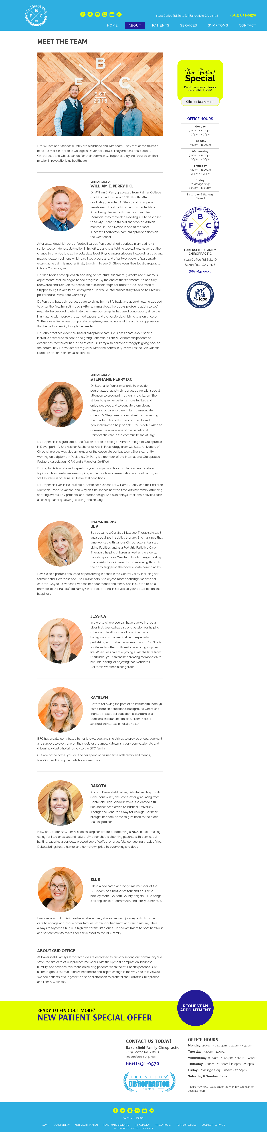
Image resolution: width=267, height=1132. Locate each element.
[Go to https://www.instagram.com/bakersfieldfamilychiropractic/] (104, 15)
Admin (45, 1125)
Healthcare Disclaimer (116, 1125)
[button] (195, 1008)
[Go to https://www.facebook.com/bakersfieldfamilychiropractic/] (83, 15)
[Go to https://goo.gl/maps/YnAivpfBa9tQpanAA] (119, 15)
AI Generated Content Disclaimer (133, 1128)
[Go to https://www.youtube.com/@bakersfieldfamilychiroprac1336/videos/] (97, 15)
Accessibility (62, 1125)
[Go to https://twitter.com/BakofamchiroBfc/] (90, 15)
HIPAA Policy (142, 1125)
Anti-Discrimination (86, 1125)
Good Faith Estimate (213, 1125)
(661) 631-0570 (243, 15)
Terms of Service (186, 1125)
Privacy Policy (163, 1125)
